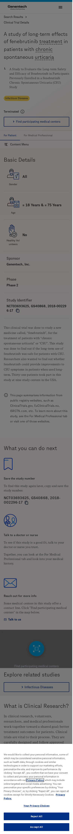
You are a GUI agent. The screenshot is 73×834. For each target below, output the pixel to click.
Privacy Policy (35, 780)
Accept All (36, 827)
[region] (36, 789)
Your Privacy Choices (37, 805)
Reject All (36, 816)
